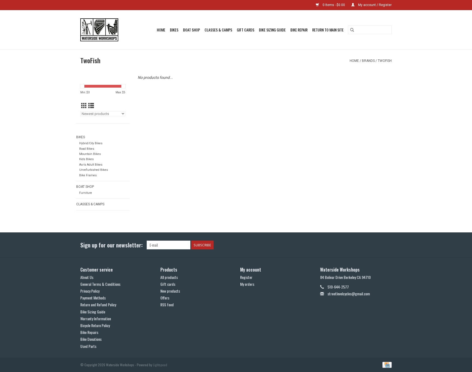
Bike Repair (299, 30)
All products (169, 277)
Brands (368, 61)
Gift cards (245, 30)
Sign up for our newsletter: (111, 245)
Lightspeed (160, 364)
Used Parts (88, 346)
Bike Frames (88, 175)
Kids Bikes (86, 159)
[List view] (91, 106)
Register (246, 277)
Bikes (174, 30)
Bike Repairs (89, 332)
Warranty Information (95, 318)
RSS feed (167, 304)
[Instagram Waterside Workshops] (387, 245)
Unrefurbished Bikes (93, 170)
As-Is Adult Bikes (90, 164)
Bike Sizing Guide (272, 30)
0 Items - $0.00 (334, 5)
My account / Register (374, 5)
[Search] (352, 29)
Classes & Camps (218, 30)
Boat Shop (191, 30)
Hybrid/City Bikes (90, 143)
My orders (247, 284)
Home (161, 30)
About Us (86, 277)
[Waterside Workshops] (101, 29)
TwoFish (385, 61)
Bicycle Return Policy (95, 325)
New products (170, 291)
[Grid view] (84, 106)
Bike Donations (91, 339)
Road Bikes (86, 149)
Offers (164, 298)
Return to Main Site (328, 30)
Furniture (85, 193)
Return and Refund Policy (98, 304)
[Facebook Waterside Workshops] (377, 245)
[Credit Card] (386, 364)
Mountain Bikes (90, 154)
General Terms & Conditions (100, 284)
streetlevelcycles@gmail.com (349, 293)
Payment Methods (93, 298)
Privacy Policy (89, 291)
